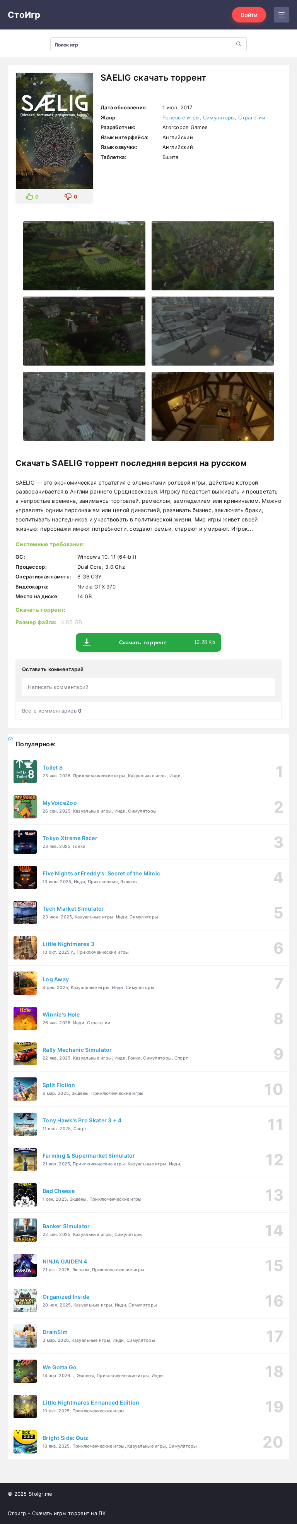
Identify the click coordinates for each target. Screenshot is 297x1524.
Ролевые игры (181, 117)
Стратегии (251, 117)
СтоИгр (24, 15)
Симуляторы (219, 117)
